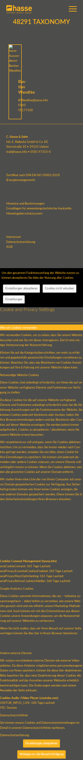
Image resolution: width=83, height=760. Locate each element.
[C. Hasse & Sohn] (34, 9)
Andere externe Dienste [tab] (16, 653)
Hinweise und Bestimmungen (25, 203)
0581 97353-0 (40, 151)
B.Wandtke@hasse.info (33, 100)
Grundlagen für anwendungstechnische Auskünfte (38, 208)
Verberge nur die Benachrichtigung (41, 754)
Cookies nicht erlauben (59, 288)
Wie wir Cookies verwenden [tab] (18, 327)
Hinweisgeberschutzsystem (24, 213)
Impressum (13, 237)
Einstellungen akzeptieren (21, 288)
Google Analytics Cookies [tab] (16, 588)
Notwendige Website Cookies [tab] (19, 375)
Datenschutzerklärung (20, 242)
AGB (9, 246)
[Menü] (70, 9)
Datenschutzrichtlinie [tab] (14, 715)
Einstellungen (13, 299)
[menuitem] (70, 9)
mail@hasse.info (16, 151)
